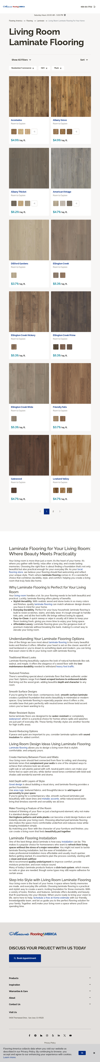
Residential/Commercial (21, 68)
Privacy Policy (49, 1043)
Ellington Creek (61, 263)
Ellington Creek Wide (22, 407)
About (12, 998)
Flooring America (15, 21)
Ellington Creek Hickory (23, 335)
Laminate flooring (18, 747)
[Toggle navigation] (94, 6)
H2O (43, 68)
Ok (82, 1053)
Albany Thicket (18, 191)
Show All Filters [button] (20, 59)
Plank (56, 68)
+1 (34, 132)
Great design (15, 784)
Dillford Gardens (19, 263)
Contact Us (14, 1004)
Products (13, 978)
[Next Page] (60, 511)
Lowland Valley (61, 479)
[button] (33, 68)
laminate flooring (43, 604)
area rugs (19, 790)
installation (67, 841)
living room (20, 595)
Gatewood (16, 479)
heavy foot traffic (65, 666)
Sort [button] (82, 59)
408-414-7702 (86, 7)
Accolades (16, 120)
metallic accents (50, 798)
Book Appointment (26, 958)
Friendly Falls (60, 407)
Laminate (40, 21)
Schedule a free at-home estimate (51, 897)
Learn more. (9, 1057)
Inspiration (14, 984)
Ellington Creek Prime (64, 335)
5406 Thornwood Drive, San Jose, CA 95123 (26, 1018)
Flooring (29, 21)
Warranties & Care (18, 991)
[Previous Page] (40, 511)
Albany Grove (60, 120)
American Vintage (62, 191)
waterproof (15, 719)
